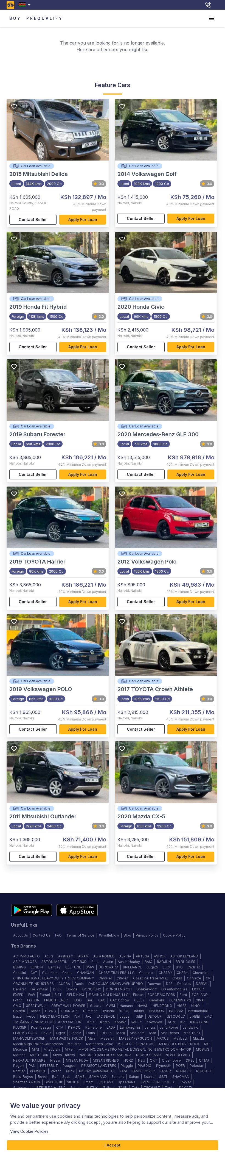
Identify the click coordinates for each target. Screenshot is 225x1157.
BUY (15, 18)
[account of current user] (211, 18)
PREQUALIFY (44, 18)
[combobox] (25, 5)
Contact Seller (33, 219)
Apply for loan (82, 219)
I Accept (112, 1145)
